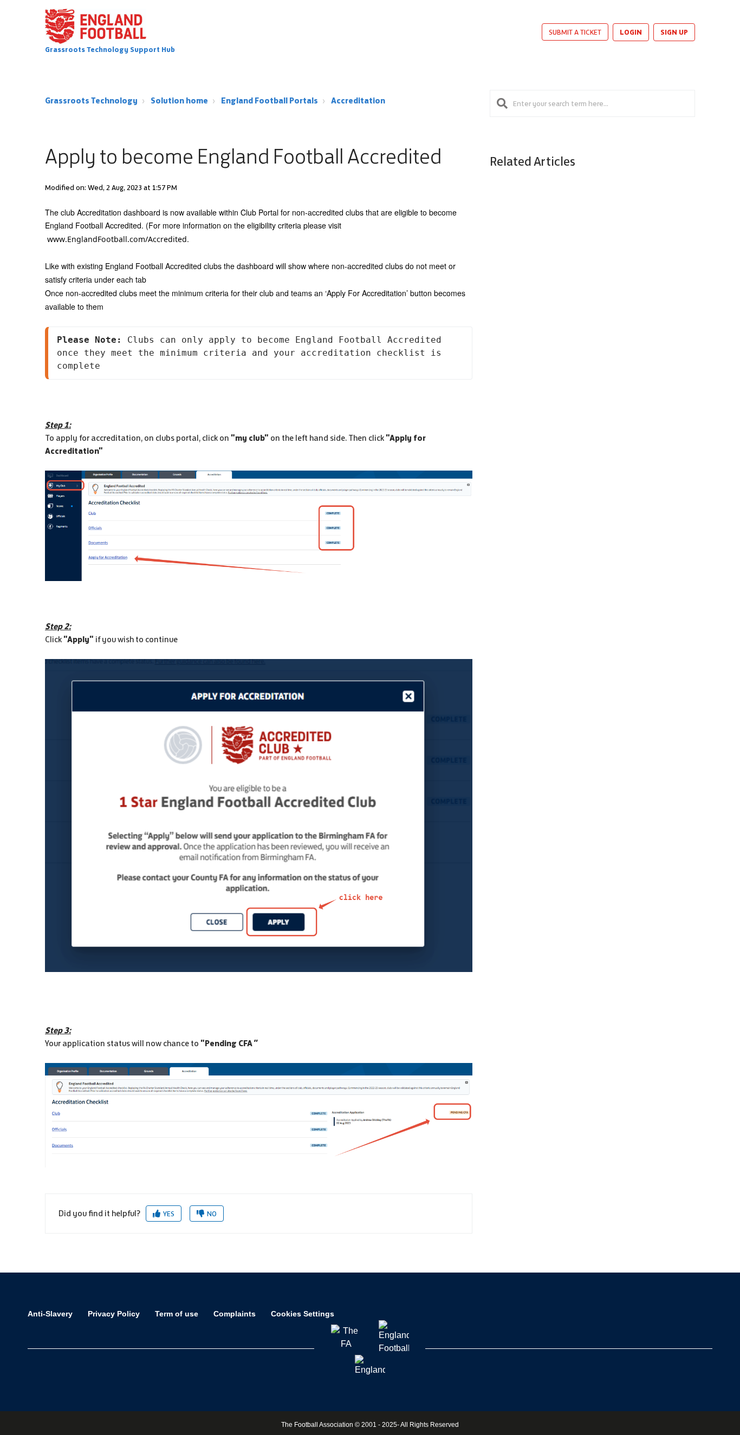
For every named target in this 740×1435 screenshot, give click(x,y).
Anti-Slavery (50, 1313)
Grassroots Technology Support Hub (110, 49)
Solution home (179, 100)
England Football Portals (269, 100)
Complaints (234, 1313)
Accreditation (358, 100)
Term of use (176, 1313)
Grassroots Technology (91, 100)
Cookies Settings (302, 1313)
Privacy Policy (114, 1313)
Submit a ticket (575, 32)
